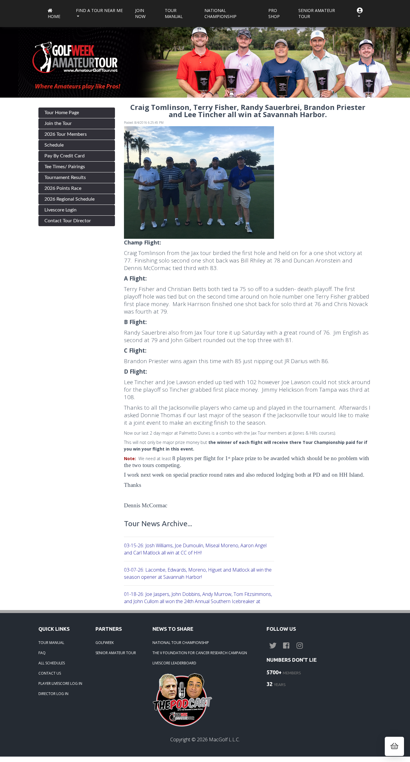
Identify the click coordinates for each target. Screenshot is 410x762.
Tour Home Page (61, 112)
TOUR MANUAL (51, 642)
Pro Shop (274, 13)
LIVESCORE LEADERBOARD (174, 663)
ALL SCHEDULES (51, 663)
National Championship (220, 13)
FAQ (42, 652)
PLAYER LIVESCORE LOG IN (60, 683)
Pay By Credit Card (64, 155)
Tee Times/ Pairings (64, 166)
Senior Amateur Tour (316, 13)
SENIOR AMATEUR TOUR (115, 652)
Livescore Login (60, 210)
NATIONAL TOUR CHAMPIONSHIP (180, 642)
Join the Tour (58, 123)
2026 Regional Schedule (69, 199)
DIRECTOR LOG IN (53, 693)
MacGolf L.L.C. (224, 739)
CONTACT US (49, 673)
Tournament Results (65, 177)
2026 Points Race (62, 188)
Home (54, 16)
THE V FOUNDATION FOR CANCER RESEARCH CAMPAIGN (199, 652)
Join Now (140, 13)
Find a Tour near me (99, 10)
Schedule (54, 145)
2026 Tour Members (65, 134)
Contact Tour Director (67, 220)
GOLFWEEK (104, 642)
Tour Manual (174, 13)
